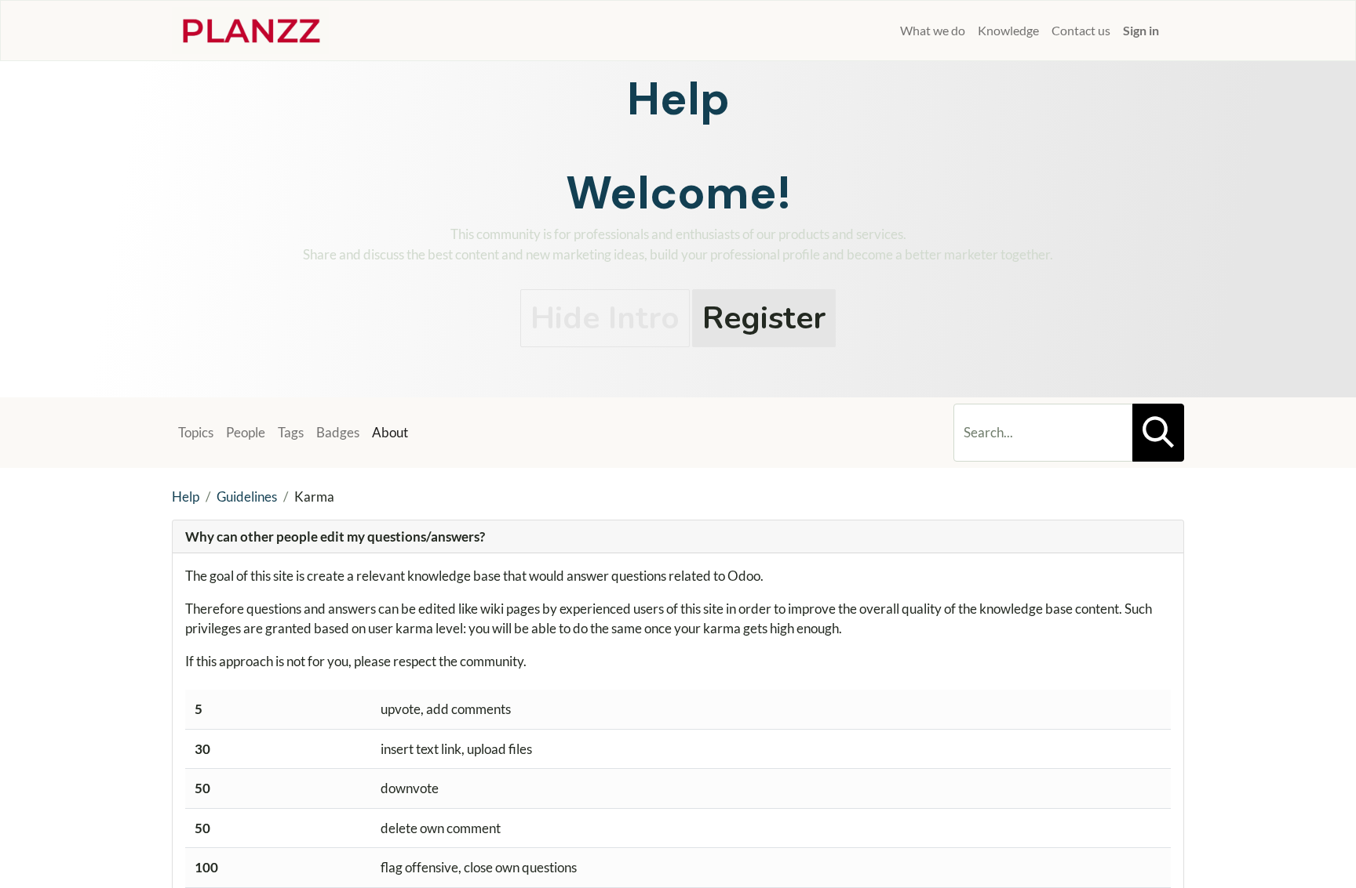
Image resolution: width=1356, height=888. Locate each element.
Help (185, 496)
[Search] (1158, 433)
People (245, 432)
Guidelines (247, 496)
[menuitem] (887, 30)
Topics (195, 432)
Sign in (1141, 30)
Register (764, 318)
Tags (291, 432)
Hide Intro (605, 318)
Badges (337, 432)
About (390, 432)
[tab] (678, 537)
